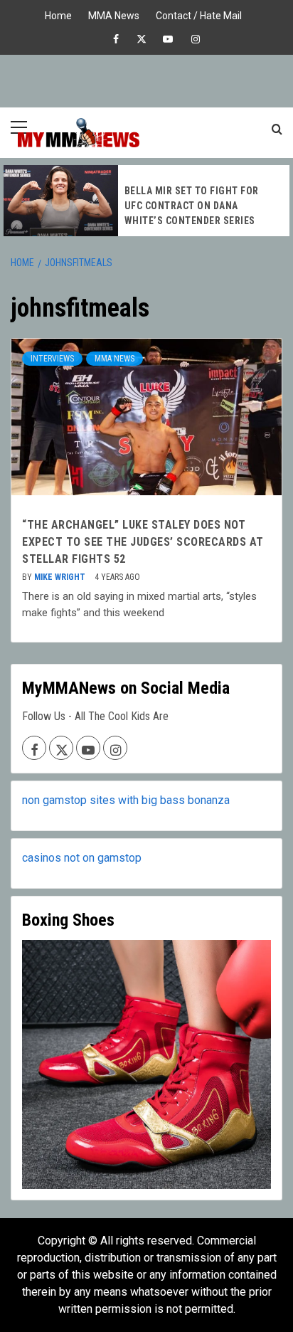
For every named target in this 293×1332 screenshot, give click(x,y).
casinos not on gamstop (82, 858)
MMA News (113, 14)
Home (58, 14)
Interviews (52, 359)
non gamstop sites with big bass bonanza (126, 800)
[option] (146, 200)
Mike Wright (60, 577)
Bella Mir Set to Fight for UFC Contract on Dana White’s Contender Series (191, 205)
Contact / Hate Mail (199, 14)
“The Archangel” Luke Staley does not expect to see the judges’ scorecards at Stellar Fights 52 (143, 542)
